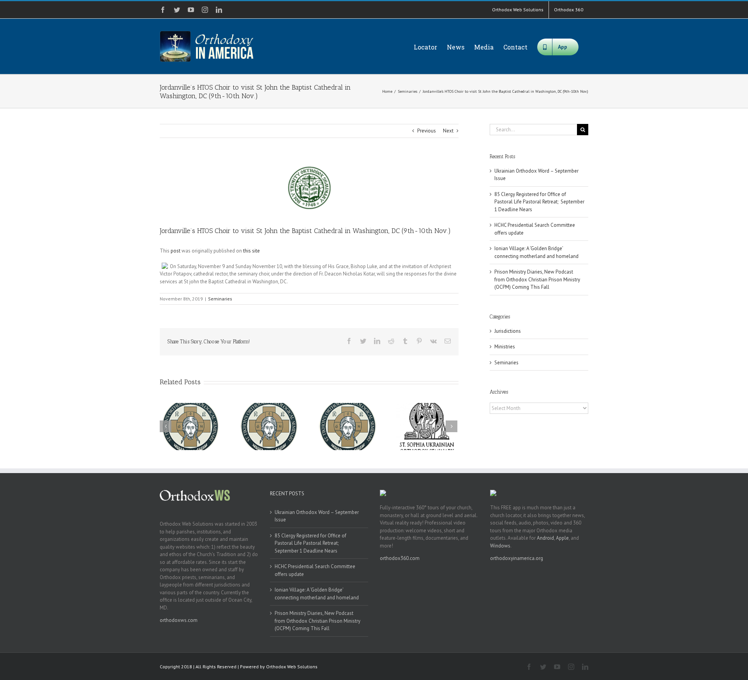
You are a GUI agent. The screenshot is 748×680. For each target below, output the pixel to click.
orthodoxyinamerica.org (516, 558)
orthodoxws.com (179, 620)
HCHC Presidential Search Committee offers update (315, 570)
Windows (500, 545)
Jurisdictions (507, 331)
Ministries (504, 346)
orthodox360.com (400, 558)
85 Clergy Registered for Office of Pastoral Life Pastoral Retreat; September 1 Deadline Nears (539, 202)
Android (545, 538)
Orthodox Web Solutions (292, 666)
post (175, 250)
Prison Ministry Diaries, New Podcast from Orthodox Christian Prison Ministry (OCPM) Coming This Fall (537, 279)
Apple (562, 538)
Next (448, 130)
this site (251, 250)
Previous (426, 130)
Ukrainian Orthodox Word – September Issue (317, 516)
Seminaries (220, 299)
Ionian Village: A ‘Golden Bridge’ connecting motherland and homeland (317, 593)
